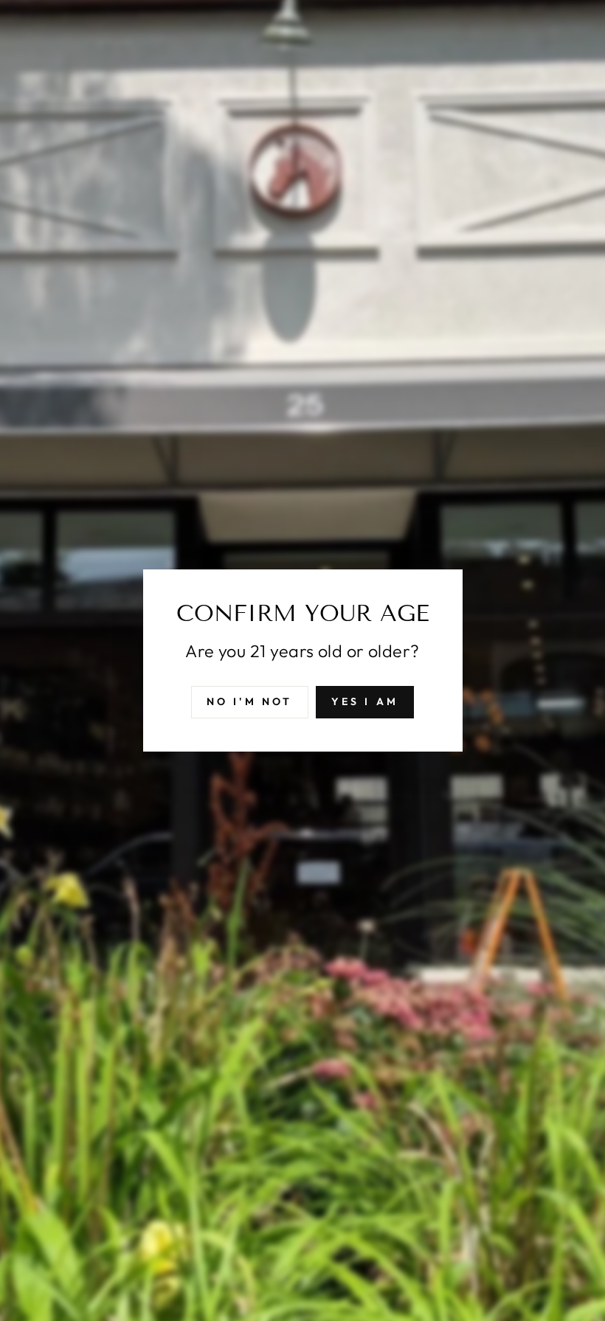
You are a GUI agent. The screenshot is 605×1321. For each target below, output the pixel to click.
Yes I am (365, 701)
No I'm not (250, 701)
